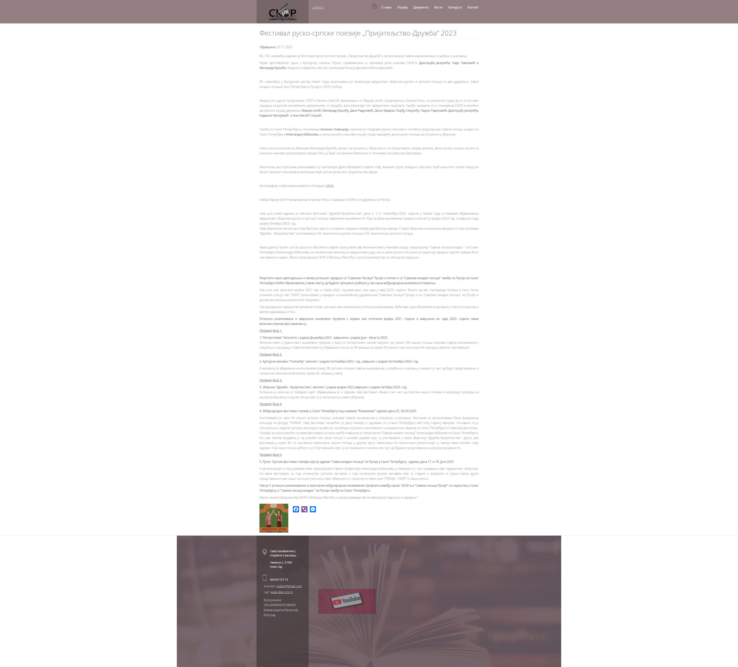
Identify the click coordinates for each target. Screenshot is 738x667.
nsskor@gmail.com (289, 586)
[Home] (283, 12)
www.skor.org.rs (282, 592)
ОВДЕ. (330, 186)
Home (374, 6)
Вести (438, 7)
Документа (420, 7)
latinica (317, 7)
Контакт (473, 7)
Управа (402, 7)
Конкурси (455, 7)
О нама (386, 7)
